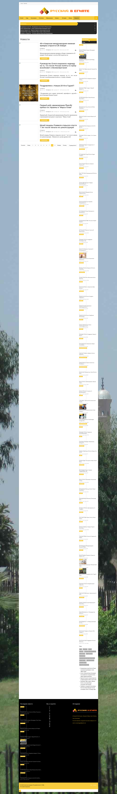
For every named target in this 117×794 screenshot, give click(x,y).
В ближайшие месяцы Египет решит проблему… (87, 489)
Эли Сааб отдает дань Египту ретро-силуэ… (87, 518)
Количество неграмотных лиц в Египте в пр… (88, 372)
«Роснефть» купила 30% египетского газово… (87, 401)
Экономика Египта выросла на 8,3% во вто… (87, 126)
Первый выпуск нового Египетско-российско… (86, 363)
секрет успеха (89, 653)
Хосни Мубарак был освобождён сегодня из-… (86, 420)
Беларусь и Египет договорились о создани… (87, 508)
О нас (22, 3)
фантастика (82, 653)
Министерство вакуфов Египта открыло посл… (86, 192)
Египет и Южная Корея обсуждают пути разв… (87, 50)
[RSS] (49, 707)
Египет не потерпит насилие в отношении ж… (86, 249)
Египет (21, 18)
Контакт (25, 3)
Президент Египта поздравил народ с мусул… (87, 335)
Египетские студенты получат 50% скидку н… (87, 631)
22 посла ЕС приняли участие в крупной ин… (86, 230)
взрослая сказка (90, 660)
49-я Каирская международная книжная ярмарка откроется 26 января (57, 44)
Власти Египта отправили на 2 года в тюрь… (87, 574)
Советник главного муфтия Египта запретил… (87, 353)
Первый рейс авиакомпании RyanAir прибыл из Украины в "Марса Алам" (56, 106)
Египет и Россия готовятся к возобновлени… (85, 391)
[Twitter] (95, 25)
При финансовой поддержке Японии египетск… (87, 641)
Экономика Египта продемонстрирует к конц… (87, 79)
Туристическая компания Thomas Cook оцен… (88, 565)
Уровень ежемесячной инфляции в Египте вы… (87, 603)
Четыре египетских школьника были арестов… (87, 278)
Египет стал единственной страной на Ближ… (88, 69)
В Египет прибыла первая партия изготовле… (86, 527)
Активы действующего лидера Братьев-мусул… (86, 183)
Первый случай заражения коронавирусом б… (85, 306)
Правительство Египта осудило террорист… (86, 297)
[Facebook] (95, 23)
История (64, 18)
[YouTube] (49, 713)
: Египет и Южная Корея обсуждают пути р (35, 28)
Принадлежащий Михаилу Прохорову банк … (87, 499)
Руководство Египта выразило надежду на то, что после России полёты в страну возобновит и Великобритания (58, 65)
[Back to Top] (20, 791)
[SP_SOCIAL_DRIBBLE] (95, 30)
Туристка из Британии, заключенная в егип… (87, 593)
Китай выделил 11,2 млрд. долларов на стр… (87, 622)
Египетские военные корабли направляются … (85, 202)
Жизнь (70, 18)
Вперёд (59, 145)
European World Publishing (90, 651)
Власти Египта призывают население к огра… (87, 480)
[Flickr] (49, 718)
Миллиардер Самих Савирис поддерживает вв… (85, 470)
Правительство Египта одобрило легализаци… (86, 316)
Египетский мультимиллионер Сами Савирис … (87, 410)
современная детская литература (87, 658)
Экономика (33, 18)
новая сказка (82, 660)
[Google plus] (95, 27)
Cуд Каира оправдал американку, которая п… (86, 442)
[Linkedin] (49, 715)
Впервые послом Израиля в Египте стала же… (87, 268)
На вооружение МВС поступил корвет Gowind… (87, 221)
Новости (76, 18)
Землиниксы (82, 655)
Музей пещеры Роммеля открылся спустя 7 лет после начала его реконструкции (58, 126)
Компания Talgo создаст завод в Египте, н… (86, 88)
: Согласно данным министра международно (36, 33)
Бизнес (57, 18)
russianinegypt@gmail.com (80, 723)
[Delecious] (49, 726)
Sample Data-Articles (83, 357)
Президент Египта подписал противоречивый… (85, 432)
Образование (49, 18)
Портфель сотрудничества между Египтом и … (86, 60)
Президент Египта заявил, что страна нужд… (87, 136)
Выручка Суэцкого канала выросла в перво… (87, 117)
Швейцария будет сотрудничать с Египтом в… (87, 145)
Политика (41, 18)
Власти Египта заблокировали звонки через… (87, 382)
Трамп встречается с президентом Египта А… (87, 612)
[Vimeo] (49, 725)
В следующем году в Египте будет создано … (87, 155)
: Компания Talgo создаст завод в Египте (35, 31)
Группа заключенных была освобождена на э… (85, 325)
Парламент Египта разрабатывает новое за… (86, 584)
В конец (65, 145)
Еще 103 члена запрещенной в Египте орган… (88, 174)
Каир (27, 18)
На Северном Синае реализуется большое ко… (86, 211)
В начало (23, 145)
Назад (28, 145)
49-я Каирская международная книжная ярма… (86, 546)
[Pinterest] (95, 28)
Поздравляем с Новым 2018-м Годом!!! (57, 85)
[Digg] (49, 721)
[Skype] (49, 723)
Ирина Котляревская (84, 664)
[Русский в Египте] (64, 10)
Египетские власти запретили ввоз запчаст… (87, 287)
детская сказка (82, 662)
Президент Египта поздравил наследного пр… (85, 240)
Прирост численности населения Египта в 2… (86, 259)
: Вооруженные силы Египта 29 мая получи (35, 26)
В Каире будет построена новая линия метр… (88, 461)
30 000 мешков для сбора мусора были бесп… (87, 98)
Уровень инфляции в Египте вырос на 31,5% (88, 451)
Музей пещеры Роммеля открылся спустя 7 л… (87, 556)
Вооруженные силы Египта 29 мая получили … (87, 107)
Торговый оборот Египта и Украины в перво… (87, 537)
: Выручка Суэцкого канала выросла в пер (35, 30)
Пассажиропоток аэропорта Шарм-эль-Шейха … (87, 344)
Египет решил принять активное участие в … (86, 164)
